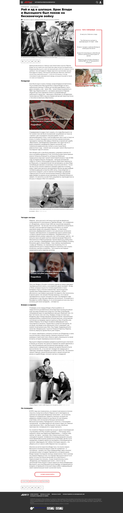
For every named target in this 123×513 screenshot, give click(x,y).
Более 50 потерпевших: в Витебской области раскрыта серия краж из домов (88, 54)
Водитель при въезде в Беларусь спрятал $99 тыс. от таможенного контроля (88, 61)
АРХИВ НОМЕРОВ (34, 494)
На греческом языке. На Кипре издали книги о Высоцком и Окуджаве (51, 120)
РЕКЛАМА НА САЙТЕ (45, 494)
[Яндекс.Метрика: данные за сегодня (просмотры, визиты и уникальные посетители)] (39, 507)
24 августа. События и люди (88, 34)
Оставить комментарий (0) (47, 474)
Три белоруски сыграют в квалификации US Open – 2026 (88, 41)
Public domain (61, 57)
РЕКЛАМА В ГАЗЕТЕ (56, 494)
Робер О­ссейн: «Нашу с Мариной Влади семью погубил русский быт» (49, 272)
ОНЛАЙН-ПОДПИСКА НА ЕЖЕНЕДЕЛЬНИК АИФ (74, 494)
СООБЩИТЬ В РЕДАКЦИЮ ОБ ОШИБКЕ (39, 495)
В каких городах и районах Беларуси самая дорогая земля (88, 47)
